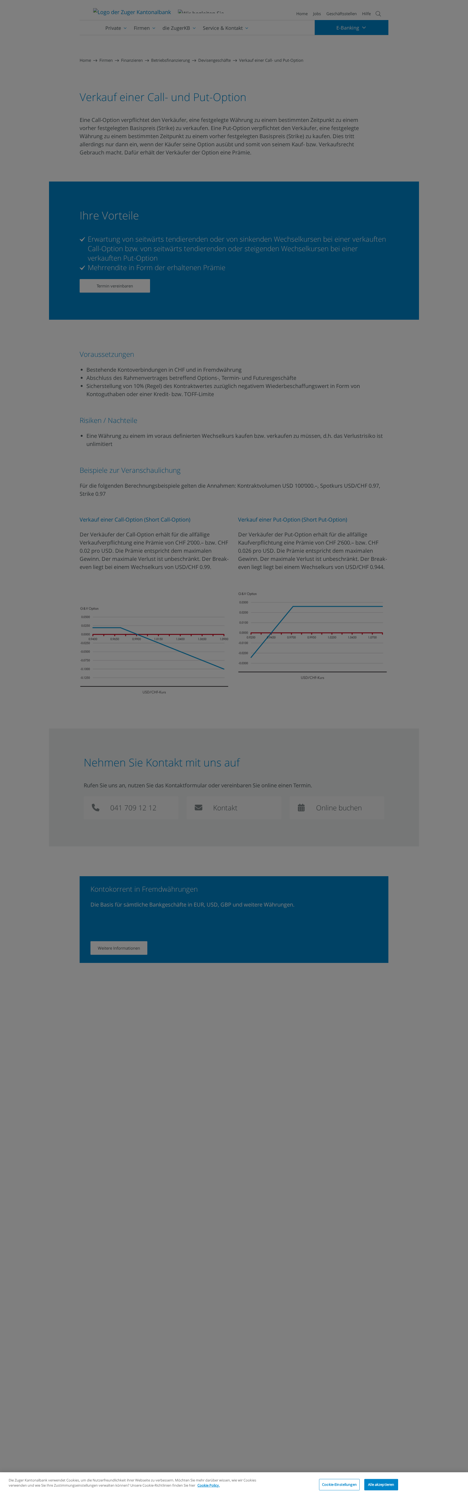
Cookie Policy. (208, 1485)
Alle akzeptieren (381, 1484)
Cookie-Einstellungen (339, 1484)
